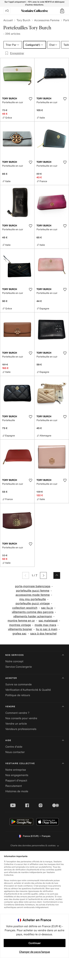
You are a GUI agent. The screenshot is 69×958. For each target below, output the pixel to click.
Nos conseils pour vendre (21, 718)
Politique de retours (17, 695)
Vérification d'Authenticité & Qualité (28, 690)
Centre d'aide (13, 747)
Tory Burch (23, 20)
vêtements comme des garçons (32, 612)
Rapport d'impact (16, 780)
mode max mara (45, 625)
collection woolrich (24, 608)
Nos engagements (16, 775)
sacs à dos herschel (43, 633)
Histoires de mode (16, 791)
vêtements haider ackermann (32, 616)
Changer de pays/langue (34, 952)
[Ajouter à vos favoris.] (30, 99)
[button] (62, 10)
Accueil (8, 20)
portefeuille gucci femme (32, 591)
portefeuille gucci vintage (33, 603)
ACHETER (11, 678)
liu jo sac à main (46, 629)
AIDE (8, 740)
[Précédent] (25, 575)
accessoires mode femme (33, 595)
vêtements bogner (20, 629)
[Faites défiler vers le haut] (56, 575)
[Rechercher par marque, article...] (6, 11)
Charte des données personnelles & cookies (33, 845)
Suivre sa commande (18, 684)
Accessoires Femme (46, 20)
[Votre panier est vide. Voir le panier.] (62, 10)
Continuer (34, 943)
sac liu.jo (47, 608)
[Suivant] (43, 575)
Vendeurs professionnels (20, 729)
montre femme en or (21, 621)
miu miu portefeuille (32, 599)
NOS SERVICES (14, 655)
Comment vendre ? (17, 713)
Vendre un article (16, 724)
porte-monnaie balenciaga (32, 586)
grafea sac (19, 633)
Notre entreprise (15, 770)
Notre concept (14, 661)
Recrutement (13, 786)
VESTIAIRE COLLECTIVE (20, 763)
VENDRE (10, 706)
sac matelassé (48, 621)
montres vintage (20, 625)
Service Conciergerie (18, 667)
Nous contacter (15, 752)
